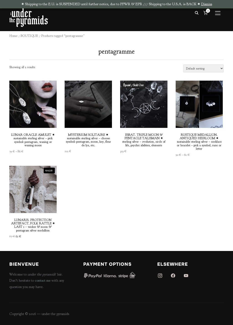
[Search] (196, 12)
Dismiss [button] (206, 4)
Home (13, 36)
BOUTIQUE (29, 36)
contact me (43, 280)
